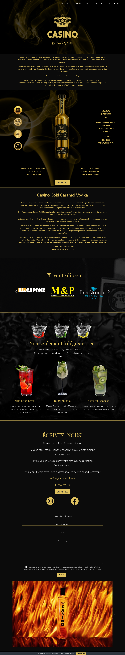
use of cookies (70, 653)
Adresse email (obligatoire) (62, 524)
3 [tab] (55, 648)
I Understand (81, 653)
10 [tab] (68, 648)
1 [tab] (51, 648)
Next (109, 291)
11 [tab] (70, 648)
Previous (16, 291)
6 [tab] (61, 648)
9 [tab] (66, 648)
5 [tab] (59, 648)
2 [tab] (53, 648)
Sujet (62, 532)
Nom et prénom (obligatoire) (62, 516)
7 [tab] (62, 648)
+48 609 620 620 (62, 484)
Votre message (62, 541)
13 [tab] (74, 648)
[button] (62, 182)
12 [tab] (72, 648)
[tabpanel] (62, 614)
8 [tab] (64, 648)
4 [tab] (57, 648)
